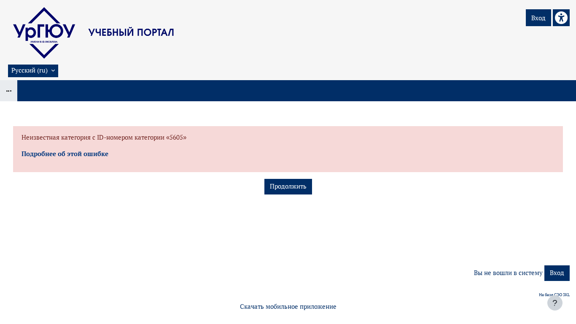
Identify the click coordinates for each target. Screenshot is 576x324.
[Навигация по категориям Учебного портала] (8, 90)
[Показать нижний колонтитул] (555, 302)
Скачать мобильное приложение (288, 306)
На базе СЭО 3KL (554, 294)
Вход (538, 18)
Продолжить (288, 186)
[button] (33, 71)
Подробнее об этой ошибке (65, 154)
